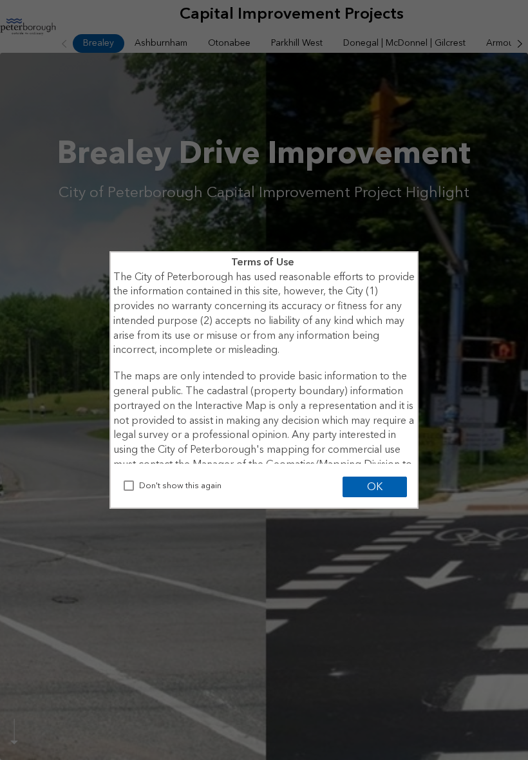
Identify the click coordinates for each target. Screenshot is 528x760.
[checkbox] (129, 485)
